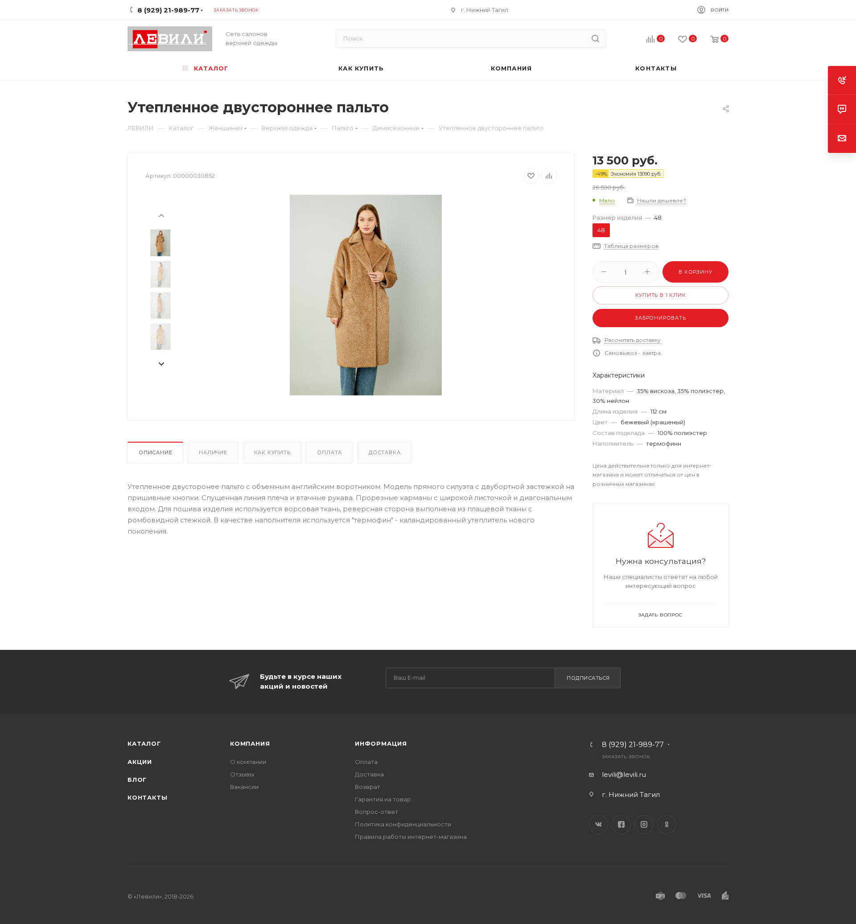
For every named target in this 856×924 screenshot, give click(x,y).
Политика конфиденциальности (403, 824)
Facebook (621, 824)
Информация (381, 743)
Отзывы (242, 774)
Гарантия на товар (383, 799)
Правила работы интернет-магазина (411, 836)
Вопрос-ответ (376, 811)
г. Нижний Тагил (484, 9)
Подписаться (588, 678)
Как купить (272, 452)
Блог (137, 779)
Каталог (144, 743)
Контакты (147, 797)
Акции (140, 761)
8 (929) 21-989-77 (633, 744)
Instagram (644, 824)
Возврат (367, 786)
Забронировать (660, 318)
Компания (250, 743)
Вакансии (244, 786)
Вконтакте (598, 824)
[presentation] (161, 215)
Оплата (329, 452)
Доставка (384, 452)
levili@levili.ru (624, 774)
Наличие (213, 452)
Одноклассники (666, 824)
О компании (248, 761)
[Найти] (595, 38)
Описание (155, 452)
